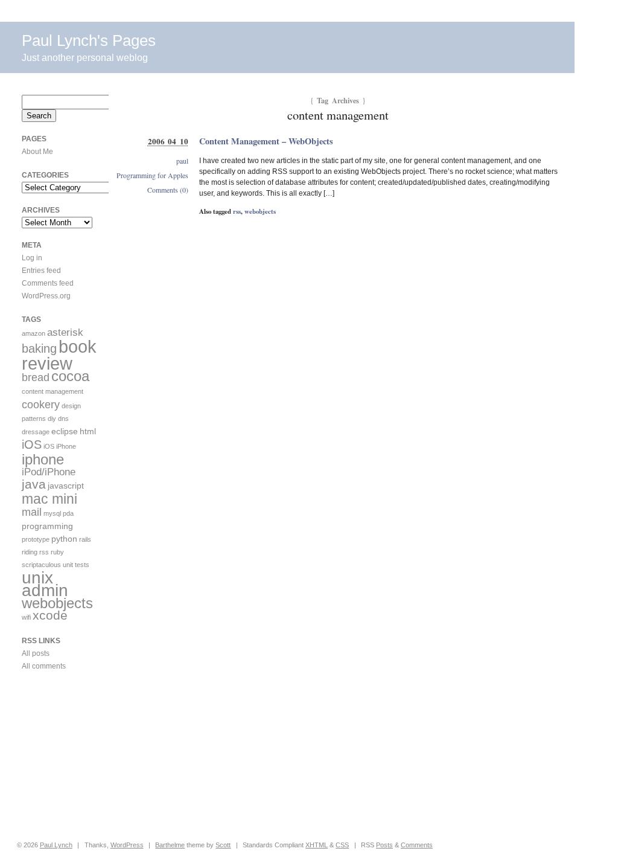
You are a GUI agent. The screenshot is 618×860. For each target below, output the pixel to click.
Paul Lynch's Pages (89, 40)
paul (182, 160)
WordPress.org (46, 296)
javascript (66, 485)
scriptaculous (41, 564)
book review (59, 354)
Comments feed (48, 283)
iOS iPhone (59, 446)
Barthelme (170, 845)
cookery (41, 404)
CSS (342, 845)
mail (32, 511)
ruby (57, 552)
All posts (35, 653)
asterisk (65, 332)
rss (237, 211)
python (64, 539)
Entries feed (41, 270)
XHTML (316, 845)
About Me (37, 151)
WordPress (127, 845)
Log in (32, 258)
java (34, 484)
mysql (52, 513)
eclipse (64, 431)
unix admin (45, 584)
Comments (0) (167, 189)
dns (63, 418)
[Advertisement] (58, 756)
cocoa (70, 376)
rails (85, 539)
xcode (50, 615)
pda (68, 513)
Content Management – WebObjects (266, 141)
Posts (384, 845)
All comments (44, 666)
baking (39, 348)
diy (52, 418)
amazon (33, 333)
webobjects (260, 211)
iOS (32, 444)
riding (29, 552)
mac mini (49, 499)
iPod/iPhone (48, 471)
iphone (43, 459)
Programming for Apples (152, 175)
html (88, 431)
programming (47, 526)
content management (52, 391)
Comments (417, 845)
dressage (35, 431)
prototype (35, 539)
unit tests (76, 564)
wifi (26, 617)
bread (35, 377)
